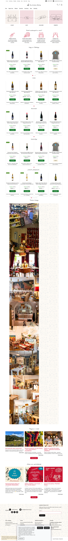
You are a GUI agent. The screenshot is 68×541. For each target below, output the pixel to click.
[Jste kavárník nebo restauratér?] (14, 438)
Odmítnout (40, 527)
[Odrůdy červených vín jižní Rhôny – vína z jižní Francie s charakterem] (34, 438)
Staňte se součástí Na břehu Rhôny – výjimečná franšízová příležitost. (52, 449)
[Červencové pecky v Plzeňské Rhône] (53, 474)
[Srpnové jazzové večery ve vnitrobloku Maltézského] (14, 474)
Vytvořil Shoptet (55, 538)
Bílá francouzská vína (38, 522)
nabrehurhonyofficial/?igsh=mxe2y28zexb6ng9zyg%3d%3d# (15, 512)
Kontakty (18, 1)
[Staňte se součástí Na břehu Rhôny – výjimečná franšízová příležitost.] (53, 438)
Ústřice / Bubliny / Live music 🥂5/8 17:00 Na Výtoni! (33, 484)
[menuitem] (6, 8)
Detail (55, 68)
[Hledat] (58, 5)
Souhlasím (47, 527)
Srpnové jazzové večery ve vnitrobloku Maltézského (12, 484)
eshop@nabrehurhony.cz (27, 509)
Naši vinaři (25, 1)
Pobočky (14, 1)
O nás (7, 1)
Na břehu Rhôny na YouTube (17, 512)
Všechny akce (34, 497)
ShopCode (61, 538)
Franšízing (10, 1)
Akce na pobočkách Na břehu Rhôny (26, 522)
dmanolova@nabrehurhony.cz (56, 529)
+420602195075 (14, 509)
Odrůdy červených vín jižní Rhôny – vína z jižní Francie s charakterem (34, 449)
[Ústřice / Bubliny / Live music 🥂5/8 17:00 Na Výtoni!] (34, 474)
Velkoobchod (22, 525)
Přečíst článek (21, 452)
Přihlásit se (42, 515)
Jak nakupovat (7, 525)
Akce (22, 1)
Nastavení (21, 538)
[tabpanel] (12, 61)
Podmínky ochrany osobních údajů (11, 523)
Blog (29, 1)
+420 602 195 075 (54, 523)
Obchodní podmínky (9, 522)
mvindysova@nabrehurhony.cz (56, 525)
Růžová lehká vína (38, 523)
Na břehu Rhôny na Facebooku (12, 512)
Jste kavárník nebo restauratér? (13, 448)
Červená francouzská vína (39, 525)
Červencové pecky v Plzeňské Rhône (52, 484)
